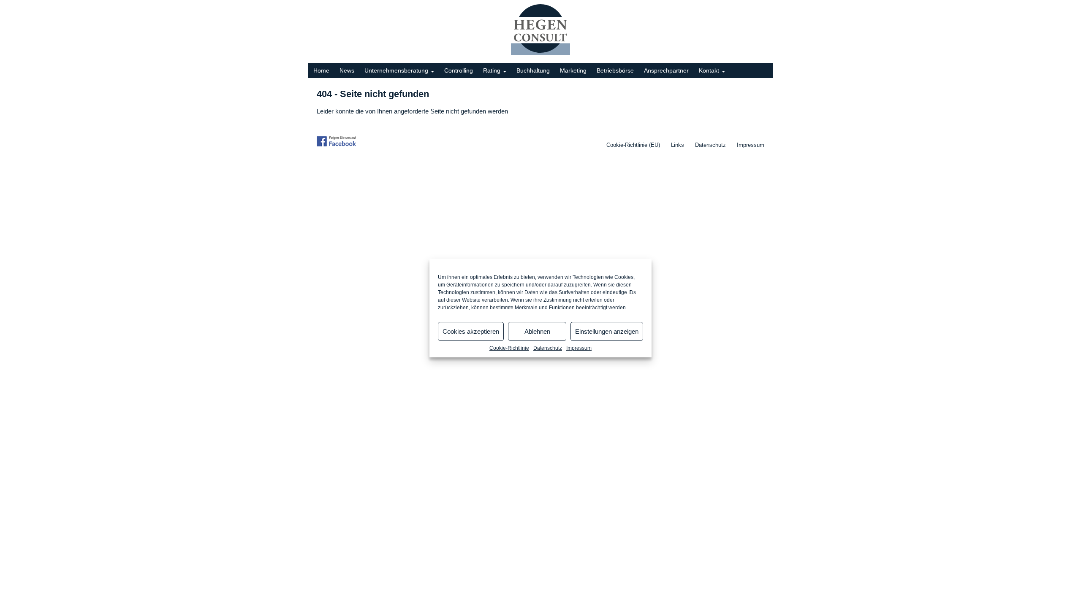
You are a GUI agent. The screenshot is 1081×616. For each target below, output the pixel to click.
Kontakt (709, 70)
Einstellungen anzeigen (606, 331)
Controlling (458, 70)
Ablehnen (537, 331)
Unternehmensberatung (396, 70)
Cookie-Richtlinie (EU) (633, 145)
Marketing (573, 70)
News (347, 70)
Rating (491, 70)
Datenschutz (547, 348)
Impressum (579, 348)
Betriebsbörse (615, 70)
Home (321, 70)
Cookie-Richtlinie (509, 348)
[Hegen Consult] (540, 29)
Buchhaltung (533, 70)
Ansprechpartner (666, 70)
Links (677, 145)
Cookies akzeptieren (471, 331)
